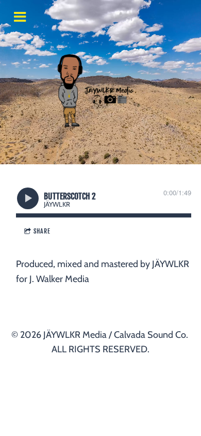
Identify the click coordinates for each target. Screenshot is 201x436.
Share (42, 231)
